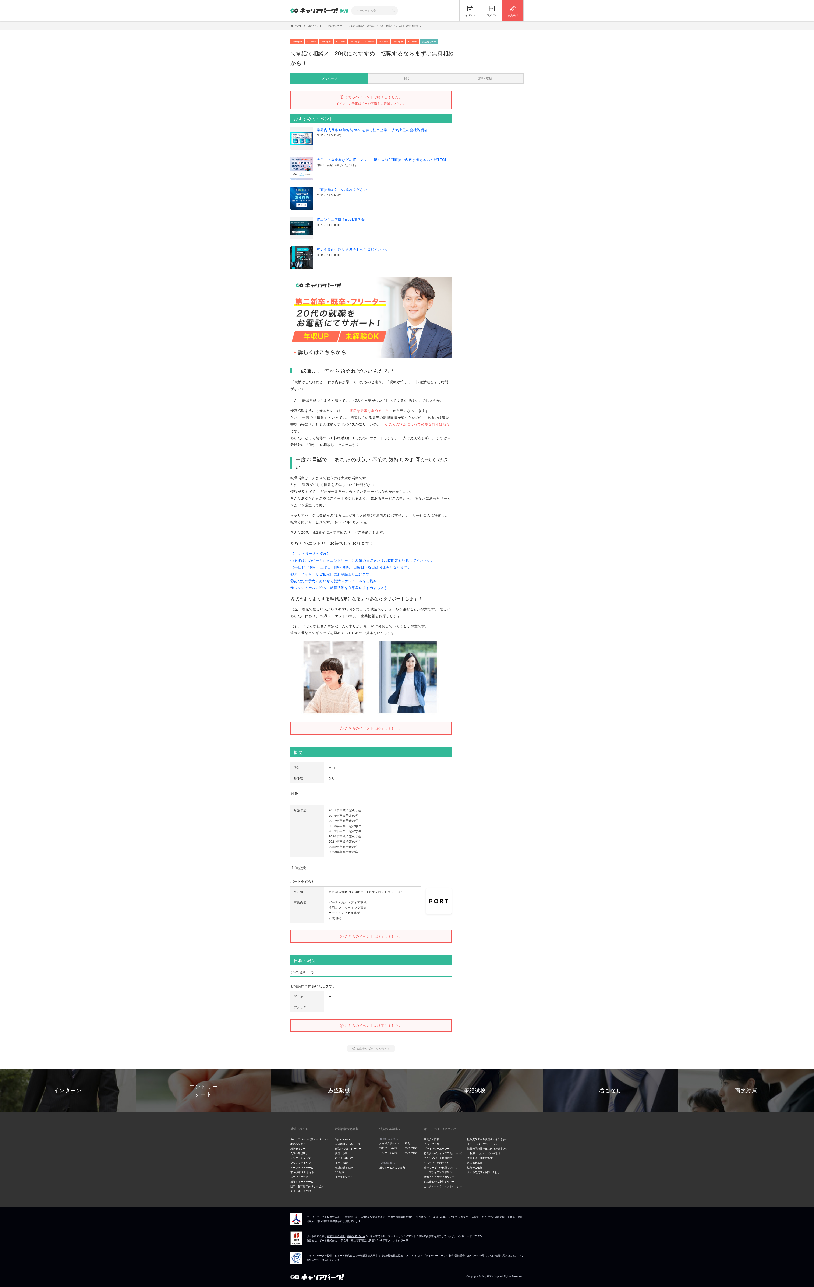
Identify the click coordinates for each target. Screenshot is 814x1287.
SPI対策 (339, 1172)
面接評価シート (344, 1176)
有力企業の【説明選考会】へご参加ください (353, 249)
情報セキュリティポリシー (439, 1176)
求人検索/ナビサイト (302, 1172)
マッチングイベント (301, 1162)
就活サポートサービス (303, 1181)
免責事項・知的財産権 (480, 1158)
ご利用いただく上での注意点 (483, 1153)
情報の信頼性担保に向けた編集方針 (487, 1148)
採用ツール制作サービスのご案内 (398, 1148)
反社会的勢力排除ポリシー (439, 1181)
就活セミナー (298, 1148)
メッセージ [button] (329, 78)
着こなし (610, 1090)
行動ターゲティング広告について (443, 1153)
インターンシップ (300, 1158)
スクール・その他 (300, 1191)
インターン (68, 1090)
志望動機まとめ (344, 1167)
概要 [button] (407, 78)
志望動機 (339, 1090)
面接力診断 (341, 1162)
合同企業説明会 (299, 1153)
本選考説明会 (298, 1144)
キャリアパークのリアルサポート (486, 1144)
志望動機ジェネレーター (349, 1144)
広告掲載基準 (474, 1162)
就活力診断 (341, 1153)
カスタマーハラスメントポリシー (443, 1186)
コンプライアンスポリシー (439, 1172)
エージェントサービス (303, 1167)
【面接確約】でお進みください (342, 189)
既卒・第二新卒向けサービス (306, 1186)
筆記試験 (475, 1090)
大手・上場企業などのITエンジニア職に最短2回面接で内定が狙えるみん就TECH (382, 159)
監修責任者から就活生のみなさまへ (487, 1139)
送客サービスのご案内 (392, 1167)
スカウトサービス (300, 1176)
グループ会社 (431, 1144)
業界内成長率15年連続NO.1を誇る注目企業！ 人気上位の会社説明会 (372, 129)
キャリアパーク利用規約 (438, 1158)
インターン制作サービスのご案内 (398, 1152)
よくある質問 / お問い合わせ (483, 1172)
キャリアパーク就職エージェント (309, 1139)
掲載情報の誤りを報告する (373, 1048)
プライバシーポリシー (436, 1148)
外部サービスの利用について (440, 1167)
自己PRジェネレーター (348, 1148)
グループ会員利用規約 (436, 1162)
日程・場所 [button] (484, 78)
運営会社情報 (431, 1139)
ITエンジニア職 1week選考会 (341, 219)
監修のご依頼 (474, 1167)
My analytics (342, 1139)
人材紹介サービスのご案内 (394, 1143)
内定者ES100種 (344, 1158)
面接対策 (746, 1090)
